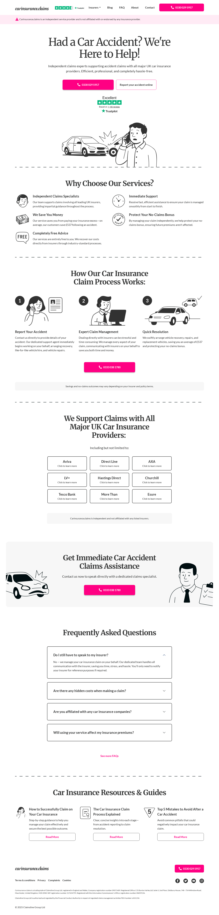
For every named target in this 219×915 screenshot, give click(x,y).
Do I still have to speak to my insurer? (80, 655)
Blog (110, 7)
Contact (150, 7)
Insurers (93, 7)
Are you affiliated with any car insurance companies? (92, 712)
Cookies (66, 880)
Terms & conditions (25, 880)
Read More (52, 836)
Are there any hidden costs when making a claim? (89, 691)
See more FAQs (109, 756)
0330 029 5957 (184, 7)
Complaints (54, 880)
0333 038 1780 (112, 367)
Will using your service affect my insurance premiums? (93, 733)
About (135, 7)
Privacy (42, 880)
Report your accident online (136, 84)
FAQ (122, 7)
